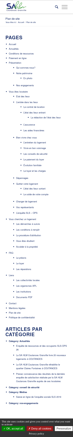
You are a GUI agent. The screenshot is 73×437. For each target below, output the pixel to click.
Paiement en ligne (17, 58)
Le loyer (20, 263)
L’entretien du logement (34, 142)
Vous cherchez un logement (22, 219)
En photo (27, 78)
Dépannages (22, 178)
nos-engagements (29, 403)
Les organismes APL (26, 285)
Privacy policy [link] (36, 433)
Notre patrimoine (24, 73)
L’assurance (29, 124)
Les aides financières (33, 130)
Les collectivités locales (28, 280)
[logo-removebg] (30, 7)
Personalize (64, 428)
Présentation (15, 62)
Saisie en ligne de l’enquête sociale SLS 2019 (38, 396)
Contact (12, 303)
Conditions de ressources (21, 53)
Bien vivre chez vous (26, 137)
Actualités (14, 48)
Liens (11, 275)
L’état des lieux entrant (34, 112)
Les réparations (23, 269)
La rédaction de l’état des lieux (46, 117)
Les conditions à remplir (28, 229)
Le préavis (21, 257)
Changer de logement (26, 201)
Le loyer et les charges (34, 170)
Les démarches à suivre (28, 223)
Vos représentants (25, 207)
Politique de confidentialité (22, 317)
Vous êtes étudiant (25, 240)
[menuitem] (55, 7)
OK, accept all (14, 428)
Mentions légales (17, 308)
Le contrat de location (34, 106)
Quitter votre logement (27, 183)
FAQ (11, 252)
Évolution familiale (32, 165)
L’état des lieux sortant (34, 188)
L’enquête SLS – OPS (27, 212)
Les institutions (23, 291)
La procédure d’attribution (28, 235)
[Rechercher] (55, 7)
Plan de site (12, 19)
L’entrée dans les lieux (27, 102)
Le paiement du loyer (33, 159)
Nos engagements (25, 85)
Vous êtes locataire (18, 91)
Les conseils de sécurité (35, 153)
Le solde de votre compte (35, 194)
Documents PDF (24, 297)
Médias (23, 392)
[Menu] (63, 7)
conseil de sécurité (29, 387)
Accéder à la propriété (27, 246)
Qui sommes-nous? (25, 67)
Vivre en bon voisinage (34, 148)
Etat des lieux (23, 96)
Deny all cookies (41, 428)
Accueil (12, 44)
